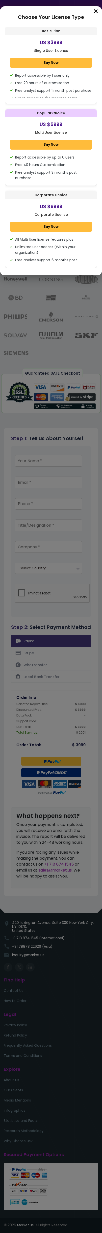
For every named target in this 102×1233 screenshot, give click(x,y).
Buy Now (51, 62)
